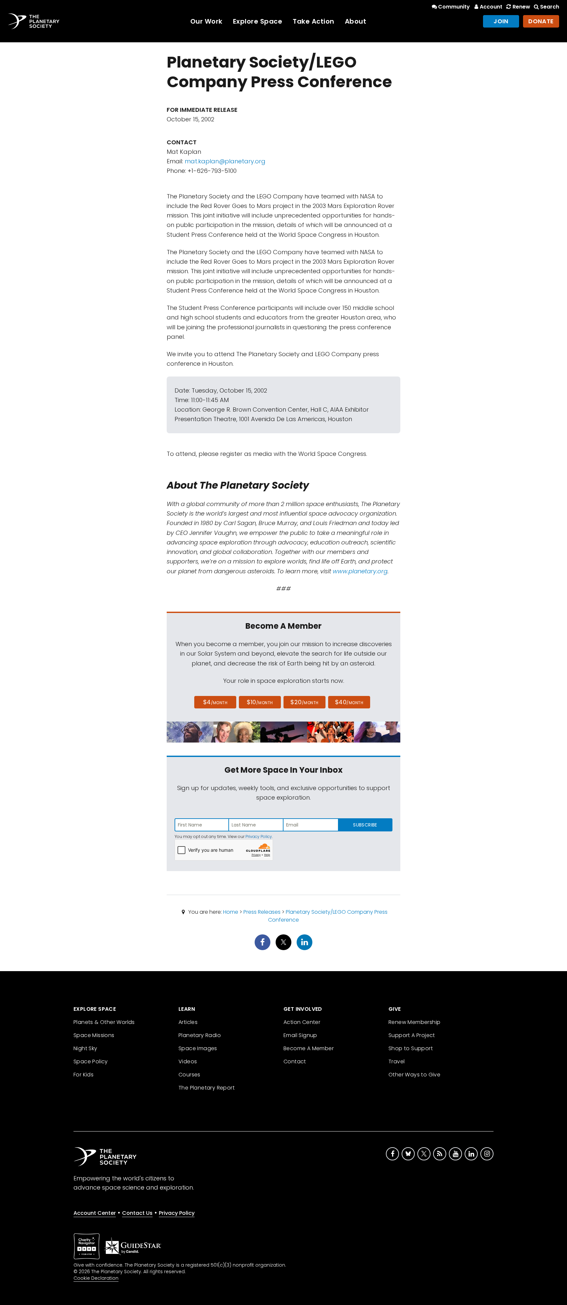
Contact (295, 1061)
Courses (189, 1074)
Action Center (302, 1022)
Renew (521, 6)
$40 (349, 702)
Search (549, 6)
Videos (187, 1061)
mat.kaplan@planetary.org (225, 161)
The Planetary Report (206, 1087)
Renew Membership (414, 1022)
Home (230, 912)
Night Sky (85, 1048)
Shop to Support (410, 1048)
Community (454, 6)
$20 (304, 702)
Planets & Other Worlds (104, 1022)
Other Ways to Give (414, 1074)
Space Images (197, 1048)
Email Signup (300, 1035)
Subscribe (365, 825)
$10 (260, 702)
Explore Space (258, 21)
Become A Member (309, 1048)
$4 (215, 702)
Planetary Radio (199, 1035)
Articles (188, 1022)
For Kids (84, 1074)
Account (491, 6)
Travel (396, 1061)
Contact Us (137, 1213)
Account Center (95, 1213)
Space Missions (94, 1035)
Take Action (313, 21)
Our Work (206, 21)
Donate (541, 21)
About (356, 21)
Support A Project (411, 1035)
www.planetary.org (360, 571)
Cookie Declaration (96, 1278)
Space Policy (91, 1061)
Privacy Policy (258, 836)
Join (501, 21)
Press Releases (262, 912)
